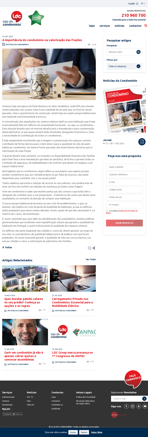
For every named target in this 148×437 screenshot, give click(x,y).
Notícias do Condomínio (17, 44)
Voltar (8, 247)
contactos (135, 25)
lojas (92, 25)
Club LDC (30, 405)
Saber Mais (96, 432)
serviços (105, 25)
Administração (8, 397)
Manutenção (7, 405)
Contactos (55, 401)
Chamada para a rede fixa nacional (129, 20)
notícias (119, 25)
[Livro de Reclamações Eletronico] (120, 414)
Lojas (53, 397)
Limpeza (5, 401)
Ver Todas (91, 259)
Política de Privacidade (85, 397)
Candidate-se (57, 405)
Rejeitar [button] (84, 432)
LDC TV (30, 397)
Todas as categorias (117, 66)
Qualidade (55, 409)
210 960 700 (134, 15)
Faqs (29, 401)
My (131, 3)
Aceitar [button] (73, 432)
